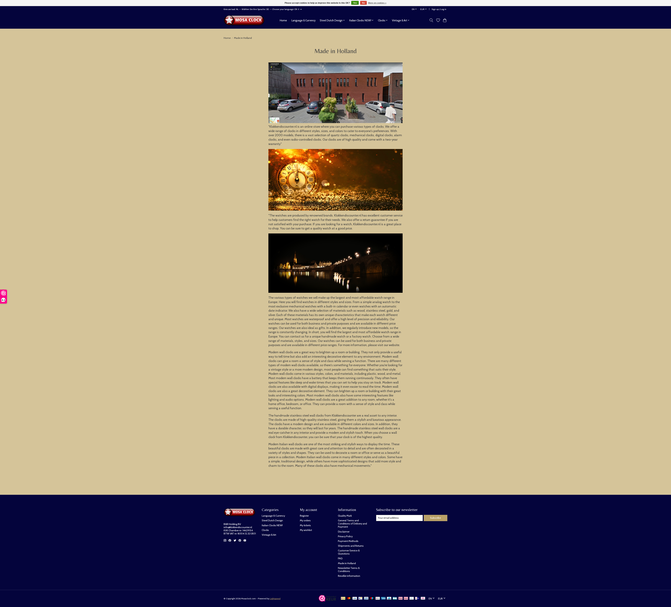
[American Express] (383, 598)
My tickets (305, 525)
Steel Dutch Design (272, 520)
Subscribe (435, 517)
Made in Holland (347, 563)
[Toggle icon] (431, 20)
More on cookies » (377, 3)
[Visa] (354, 598)
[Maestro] (372, 598)
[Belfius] (378, 598)
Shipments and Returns (351, 545)
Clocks (265, 530)
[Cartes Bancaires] (395, 598)
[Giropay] (417, 598)
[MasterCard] (349, 598)
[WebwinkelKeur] (327, 600)
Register (304, 515)
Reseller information (349, 575)
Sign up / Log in (439, 9)
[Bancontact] (360, 598)
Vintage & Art (269, 534)
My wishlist (306, 530)
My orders (305, 520)
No (363, 3)
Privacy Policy (345, 536)
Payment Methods (348, 541)
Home (283, 20)
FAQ (340, 558)
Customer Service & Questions (349, 552)
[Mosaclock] (245, 20)
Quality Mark (345, 515)
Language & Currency (303, 20)
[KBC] (389, 598)
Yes (355, 3)
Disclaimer (343, 531)
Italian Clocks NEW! (272, 525)
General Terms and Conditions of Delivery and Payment (352, 523)
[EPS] (423, 598)
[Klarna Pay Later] (400, 598)
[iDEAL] (343, 598)
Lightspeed (275, 598)
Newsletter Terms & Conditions (349, 569)
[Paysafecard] (411, 598)
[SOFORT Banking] (406, 598)
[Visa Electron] (366, 598)
